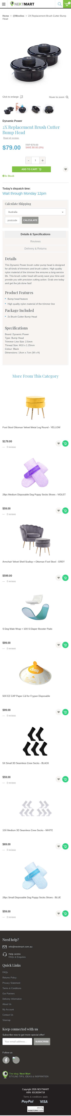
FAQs (5, 972)
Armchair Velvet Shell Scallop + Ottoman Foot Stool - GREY (33, 561)
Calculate (30, 220)
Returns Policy (9, 977)
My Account (8, 1009)
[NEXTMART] (21, 2)
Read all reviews (11, 138)
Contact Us (7, 1015)
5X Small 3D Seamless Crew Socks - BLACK (25, 763)
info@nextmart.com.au (20, 946)
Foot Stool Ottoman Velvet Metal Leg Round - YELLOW (31, 427)
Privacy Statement (11, 983)
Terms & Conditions (11, 988)
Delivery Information (12, 999)
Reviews (35, 241)
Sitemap (6, 1020)
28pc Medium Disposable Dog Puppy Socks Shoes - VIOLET (34, 494)
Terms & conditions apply (35, 1097)
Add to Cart (29, 169)
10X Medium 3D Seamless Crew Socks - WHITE (27, 830)
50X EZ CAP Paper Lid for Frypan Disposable (26, 696)
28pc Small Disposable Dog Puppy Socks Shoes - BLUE (31, 897)
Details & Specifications (35, 234)
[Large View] (8, 109)
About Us (6, 1004)
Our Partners (8, 993)
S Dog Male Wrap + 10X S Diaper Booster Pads (27, 628)
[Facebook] (6, 1060)
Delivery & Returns (35, 248)
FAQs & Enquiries (17, 957)
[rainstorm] (35, 1109)
